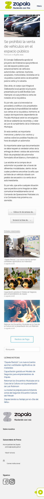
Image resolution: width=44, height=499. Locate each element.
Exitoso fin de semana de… (22, 212)
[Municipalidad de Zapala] (17, 5)
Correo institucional (13, 463)
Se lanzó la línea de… (22, 220)
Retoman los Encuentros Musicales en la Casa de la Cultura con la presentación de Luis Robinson (21, 384)
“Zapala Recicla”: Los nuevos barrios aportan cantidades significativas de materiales (19, 365)
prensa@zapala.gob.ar (13, 447)
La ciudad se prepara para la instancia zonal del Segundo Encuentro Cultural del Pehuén (20, 393)
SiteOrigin (25, 494)
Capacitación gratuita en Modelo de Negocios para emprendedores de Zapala (19, 374)
